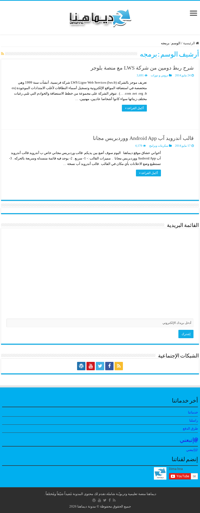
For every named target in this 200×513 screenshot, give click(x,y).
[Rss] (119, 366)
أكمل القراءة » (134, 108)
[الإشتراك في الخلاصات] (2, 54)
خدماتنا (193, 412)
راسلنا (193, 420)
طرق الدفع (190, 428)
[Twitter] (100, 366)
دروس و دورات (159, 75)
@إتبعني (189, 440)
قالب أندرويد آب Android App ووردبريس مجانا (143, 138)
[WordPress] (81, 366)
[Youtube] (90, 366)
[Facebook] (109, 366)
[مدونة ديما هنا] (100, 16)
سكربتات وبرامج (158, 145)
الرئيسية (189, 43)
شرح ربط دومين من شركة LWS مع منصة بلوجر (142, 68)
